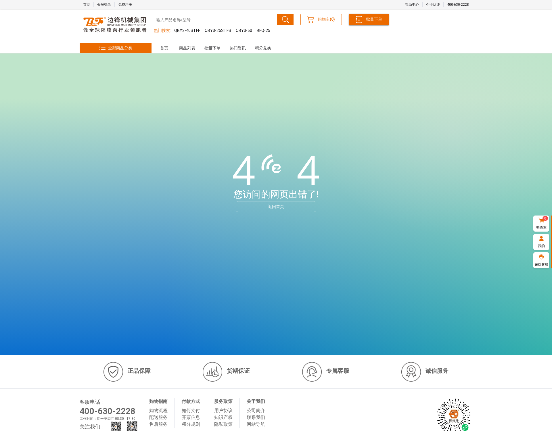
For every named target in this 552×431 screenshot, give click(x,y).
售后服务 (158, 424)
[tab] (164, 48)
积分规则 (191, 424)
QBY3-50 (244, 30)
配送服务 (158, 417)
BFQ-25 (263, 30)
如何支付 (191, 410)
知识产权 (223, 417)
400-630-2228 (458, 5)
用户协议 (223, 410)
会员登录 (104, 5)
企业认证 (433, 5)
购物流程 (158, 410)
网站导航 (256, 424)
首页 (86, 5)
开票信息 (191, 417)
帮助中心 (412, 5)
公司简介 (256, 410)
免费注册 (125, 5)
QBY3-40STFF (187, 30)
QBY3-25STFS (218, 30)
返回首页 (276, 206)
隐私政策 (223, 424)
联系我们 (256, 417)
